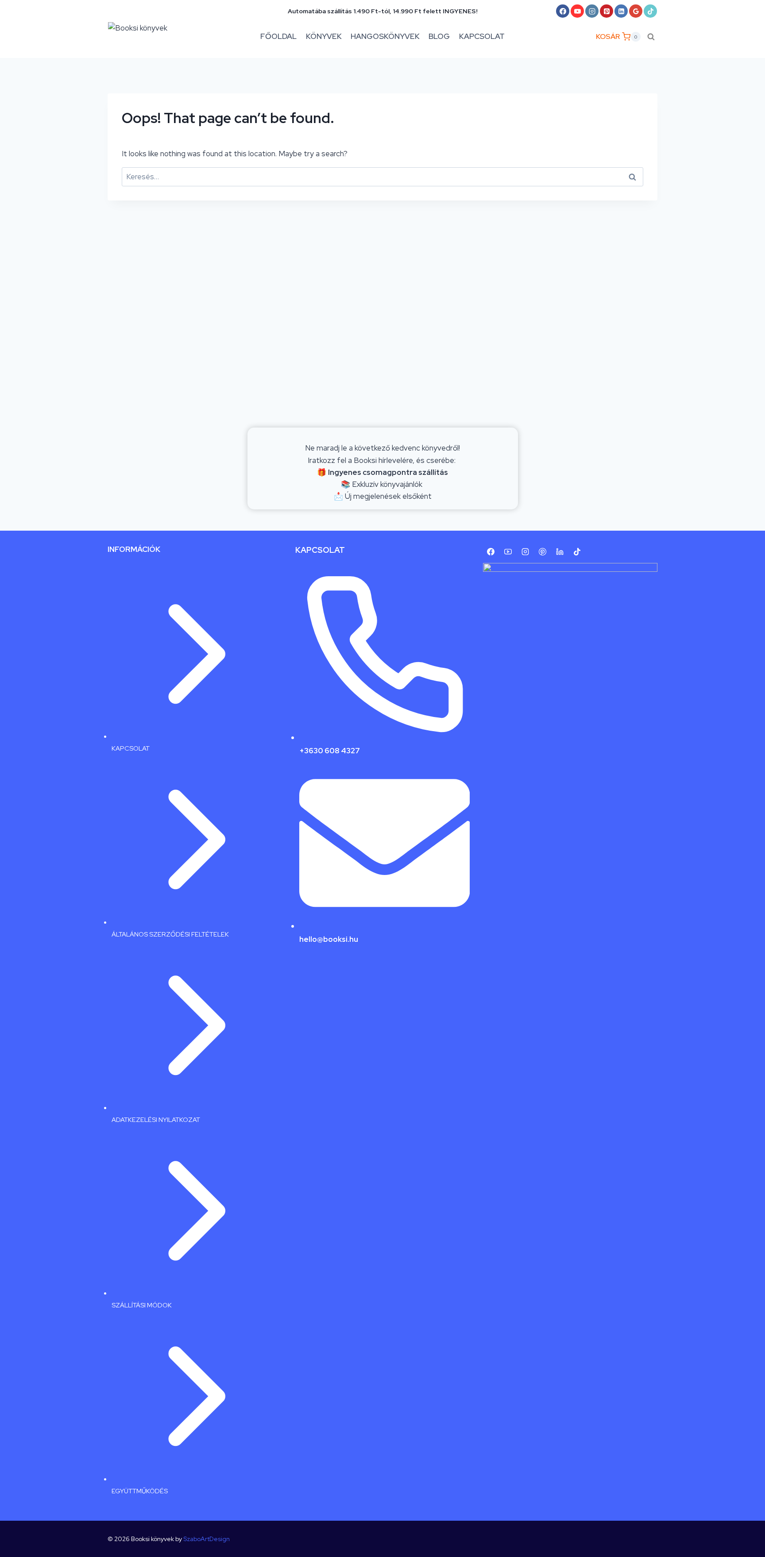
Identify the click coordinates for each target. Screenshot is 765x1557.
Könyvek (324, 36)
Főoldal (278, 36)
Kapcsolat (482, 36)
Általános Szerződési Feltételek (170, 934)
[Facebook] (562, 11)
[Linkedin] (621, 11)
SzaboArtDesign (206, 1539)
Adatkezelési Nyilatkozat (156, 1119)
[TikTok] (650, 11)
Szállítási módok (142, 1305)
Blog (439, 36)
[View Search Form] (651, 36)
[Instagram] (592, 11)
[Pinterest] (606, 11)
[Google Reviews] (635, 11)
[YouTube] (577, 11)
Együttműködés (140, 1491)
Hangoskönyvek (385, 36)
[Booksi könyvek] (145, 36)
